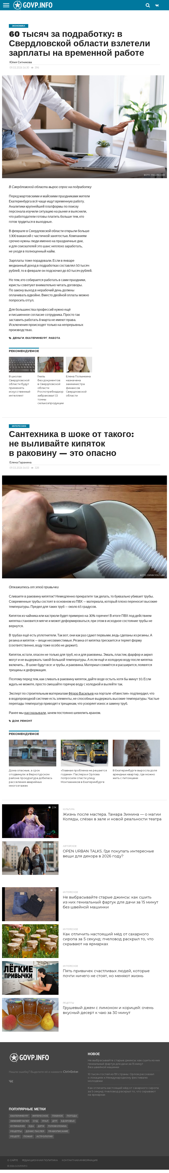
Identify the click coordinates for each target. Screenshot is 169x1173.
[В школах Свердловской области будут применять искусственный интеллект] (22, 371)
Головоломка (57, 1126)
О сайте (12, 1160)
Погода (72, 1116)
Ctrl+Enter (70, 1071)
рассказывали (35, 713)
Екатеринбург (36, 337)
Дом (15, 720)
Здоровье (68, 1121)
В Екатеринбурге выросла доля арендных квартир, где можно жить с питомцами (135, 774)
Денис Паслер (35, 1131)
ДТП (54, 1121)
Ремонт (26, 720)
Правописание (58, 1131)
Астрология (44, 1136)
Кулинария (17, 1126)
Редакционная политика (40, 1160)
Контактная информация (79, 1160)
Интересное (40, 1116)
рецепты (16, 1131)
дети (41, 1126)
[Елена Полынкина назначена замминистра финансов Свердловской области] (79, 371)
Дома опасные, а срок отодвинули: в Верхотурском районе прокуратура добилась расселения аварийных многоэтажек (30, 778)
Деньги (18, 337)
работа (54, 337)
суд (35, 1121)
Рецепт (15, 1136)
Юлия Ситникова (20, 62)
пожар (28, 1136)
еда (31, 1126)
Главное (57, 1116)
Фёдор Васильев (81, 693)
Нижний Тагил (19, 1121)
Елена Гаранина (20, 462)
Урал (45, 1121)
